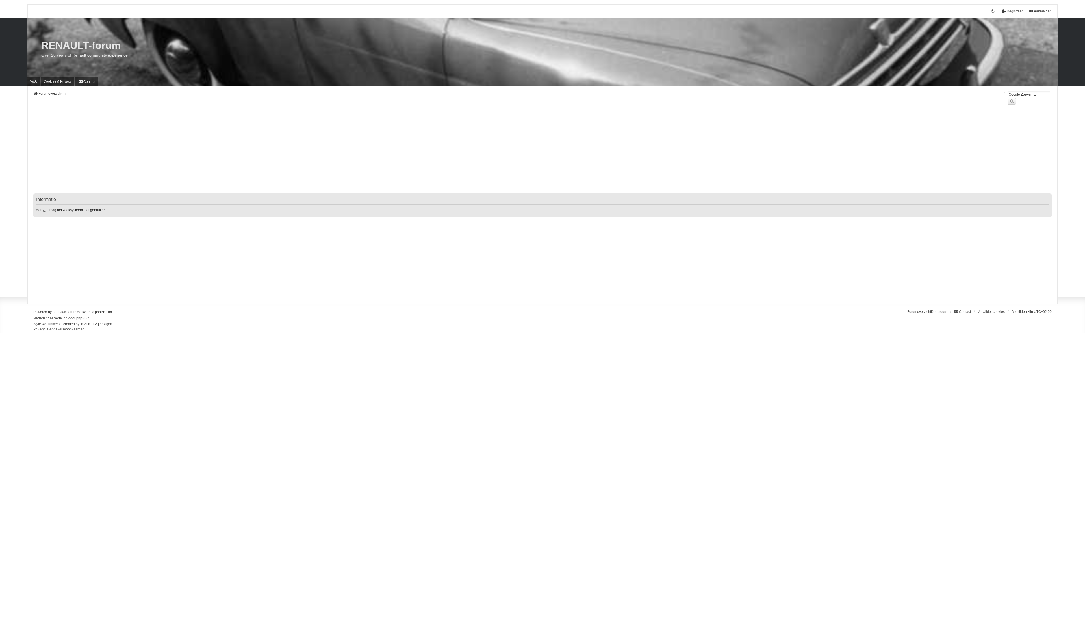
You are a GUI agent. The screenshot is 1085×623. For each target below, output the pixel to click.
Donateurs (939, 312)
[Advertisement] (202, 152)
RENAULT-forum (81, 45)
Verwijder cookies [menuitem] (991, 312)
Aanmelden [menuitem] (1043, 11)
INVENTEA (88, 324)
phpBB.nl (83, 318)
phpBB (58, 312)
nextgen (106, 324)
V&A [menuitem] (33, 81)
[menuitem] (57, 81)
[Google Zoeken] (1012, 101)
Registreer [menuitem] (1015, 11)
